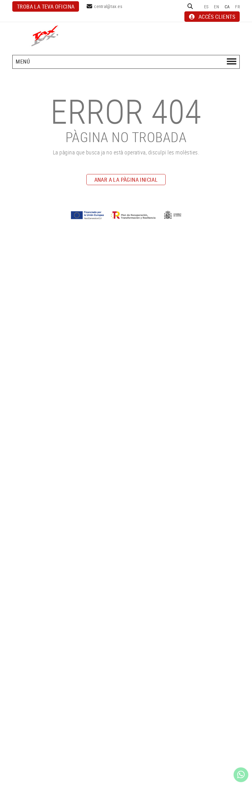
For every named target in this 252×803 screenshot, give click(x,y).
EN (216, 7)
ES (206, 7)
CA (227, 7)
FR (237, 7)
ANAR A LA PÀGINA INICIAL (126, 179)
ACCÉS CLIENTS (217, 16)
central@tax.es (108, 6)
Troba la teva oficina (45, 6)
